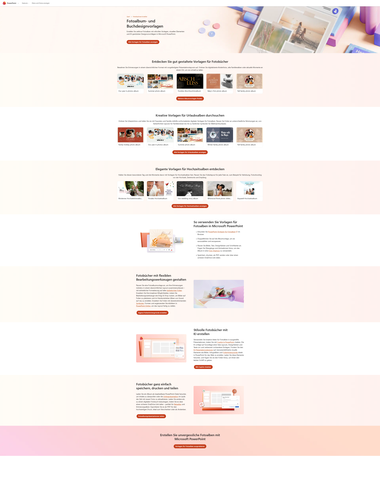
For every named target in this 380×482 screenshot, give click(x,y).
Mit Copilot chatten (203, 367)
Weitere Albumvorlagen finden (190, 98)
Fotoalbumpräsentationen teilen (151, 416)
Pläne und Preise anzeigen (41, 3)
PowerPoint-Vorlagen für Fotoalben (223, 231)
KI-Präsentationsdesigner (203, 350)
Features (25, 3)
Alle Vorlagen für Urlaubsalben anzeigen (190, 152)
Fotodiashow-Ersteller (140, 17)
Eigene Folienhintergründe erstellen (152, 313)
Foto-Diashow (214, 251)
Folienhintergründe (230, 352)
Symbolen (140, 303)
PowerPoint (11, 3)
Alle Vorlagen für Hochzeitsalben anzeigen (190, 206)
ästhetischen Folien (174, 290)
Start (128, 17)
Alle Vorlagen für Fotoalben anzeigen (143, 42)
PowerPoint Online (143, 306)
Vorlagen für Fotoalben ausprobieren (190, 446)
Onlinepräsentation (170, 396)
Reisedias (177, 404)
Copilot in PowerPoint (225, 342)
